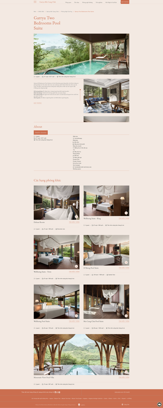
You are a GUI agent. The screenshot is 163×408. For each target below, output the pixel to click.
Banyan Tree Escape (77, 398)
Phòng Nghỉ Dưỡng (66, 11)
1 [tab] (80, 89)
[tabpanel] (106, 97)
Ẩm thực (76, 2)
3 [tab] (80, 92)
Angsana (85, 398)
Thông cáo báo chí (71, 404)
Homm (115, 398)
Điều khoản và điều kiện (52, 404)
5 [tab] (80, 94)
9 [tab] (80, 99)
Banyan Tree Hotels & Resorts (42, 404)
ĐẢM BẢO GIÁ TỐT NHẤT (122, 392)
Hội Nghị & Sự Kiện (111, 2)
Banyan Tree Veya (66, 398)
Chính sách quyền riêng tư (63, 404)
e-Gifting (129, 398)
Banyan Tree (57, 398)
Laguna (51, 398)
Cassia (105, 398)
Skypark (124, 398)
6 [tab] (80, 96)
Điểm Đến (41, 11)
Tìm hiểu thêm (74, 222)
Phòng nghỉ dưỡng (87, 2)
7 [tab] (80, 97)
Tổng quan (68, 2)
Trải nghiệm (99, 2)
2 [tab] (80, 90)
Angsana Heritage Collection (95, 398)
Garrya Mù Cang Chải (52, 11)
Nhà (35, 11)
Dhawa (110, 398)
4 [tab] (80, 93)
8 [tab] (80, 98)
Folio (119, 398)
